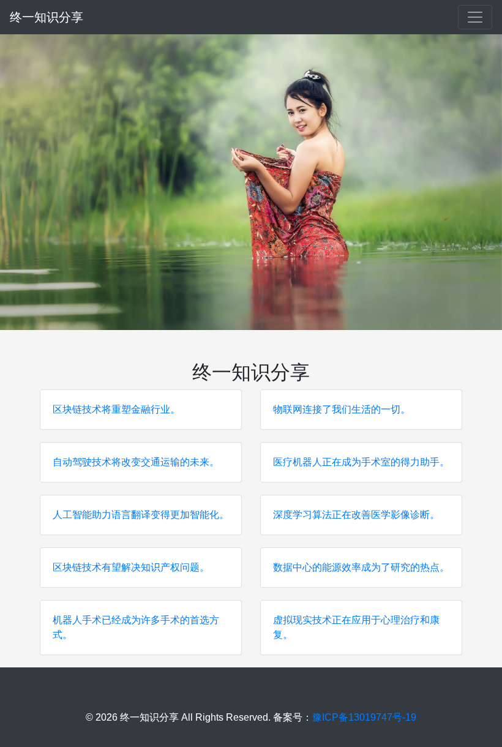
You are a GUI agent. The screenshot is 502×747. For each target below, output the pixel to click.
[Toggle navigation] (475, 17)
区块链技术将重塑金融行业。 (116, 409)
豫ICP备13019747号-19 (364, 717)
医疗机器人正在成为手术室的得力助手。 (361, 462)
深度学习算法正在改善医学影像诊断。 (356, 514)
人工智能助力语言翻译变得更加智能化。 (141, 514)
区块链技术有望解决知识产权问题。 (131, 567)
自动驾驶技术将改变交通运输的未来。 (136, 462)
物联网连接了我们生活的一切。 (341, 409)
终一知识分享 (46, 17)
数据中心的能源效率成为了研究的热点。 (361, 567)
